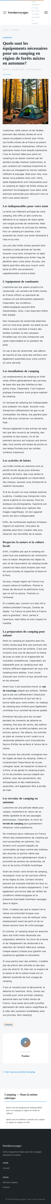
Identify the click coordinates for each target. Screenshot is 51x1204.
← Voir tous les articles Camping (19, 1072)
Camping (15, 30)
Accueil (6, 30)
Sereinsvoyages (15, 12)
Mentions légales (10, 1182)
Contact (6, 1187)
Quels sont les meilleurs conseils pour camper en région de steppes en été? (25, 1120)
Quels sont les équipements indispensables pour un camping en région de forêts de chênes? (24, 1110)
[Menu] (46, 12)
